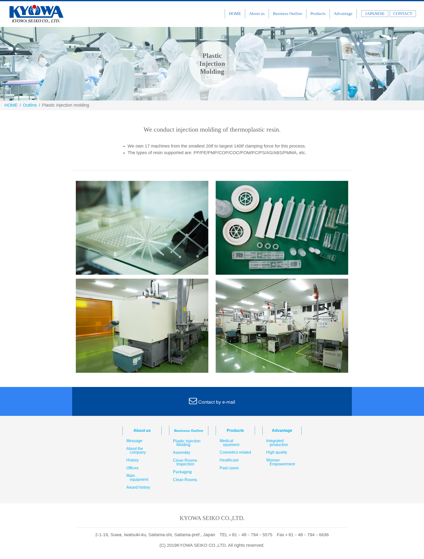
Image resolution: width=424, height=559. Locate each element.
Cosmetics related (235, 452)
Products (318, 13)
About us (257, 13)
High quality (276, 452)
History (132, 460)
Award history (138, 487)
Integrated (277, 443)
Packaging (182, 472)
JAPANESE (374, 13)
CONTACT (402, 13)
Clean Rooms (185, 462)
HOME (235, 13)
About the (136, 450)
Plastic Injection (186, 443)
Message (134, 441)
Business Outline (287, 13)
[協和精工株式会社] (36, 13)
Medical (229, 443)
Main (137, 477)
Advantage (343, 13)
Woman (280, 462)
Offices (132, 468)
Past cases (229, 468)
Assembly (181, 453)
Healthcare (229, 460)
